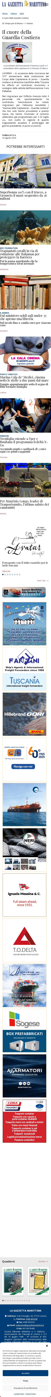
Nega (25, 1380)
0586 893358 (31, 1319)
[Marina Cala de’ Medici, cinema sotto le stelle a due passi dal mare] (25, 354)
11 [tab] (27, 1300)
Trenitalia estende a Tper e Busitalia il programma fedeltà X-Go (24, 441)
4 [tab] (10, 574)
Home (5, 13)
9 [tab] (22, 1300)
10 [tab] (24, 1300)
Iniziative (4, 331)
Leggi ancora (25, 567)
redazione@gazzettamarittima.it (30, 1325)
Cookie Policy (19, 1394)
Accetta (25, 1373)
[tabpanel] (25, 567)
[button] (47, 1345)
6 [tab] (15, 574)
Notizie (3, 204)
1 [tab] (3, 574)
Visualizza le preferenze (25, 1388)
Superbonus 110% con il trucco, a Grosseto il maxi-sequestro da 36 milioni (23, 195)
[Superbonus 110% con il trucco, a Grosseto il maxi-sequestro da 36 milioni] (25, 171)
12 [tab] (29, 1300)
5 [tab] (12, 574)
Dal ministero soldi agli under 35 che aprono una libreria (23, 317)
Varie (22, 13)
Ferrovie (3, 457)
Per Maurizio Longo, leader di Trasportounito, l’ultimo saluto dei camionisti (24, 504)
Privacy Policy (31, 1394)
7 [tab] (17, 574)
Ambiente (4, 269)
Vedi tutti (41, 580)
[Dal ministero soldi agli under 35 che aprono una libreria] (25, 292)
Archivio (41, 1261)
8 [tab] (19, 574)
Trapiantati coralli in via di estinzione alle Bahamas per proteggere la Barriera (20, 254)
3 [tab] (7, 574)
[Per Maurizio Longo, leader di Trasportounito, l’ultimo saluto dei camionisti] (25, 480)
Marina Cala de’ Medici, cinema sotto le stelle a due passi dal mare (24, 378)
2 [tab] (5, 574)
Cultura (13, 13)
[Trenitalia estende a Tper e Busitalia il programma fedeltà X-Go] (25, 415)
